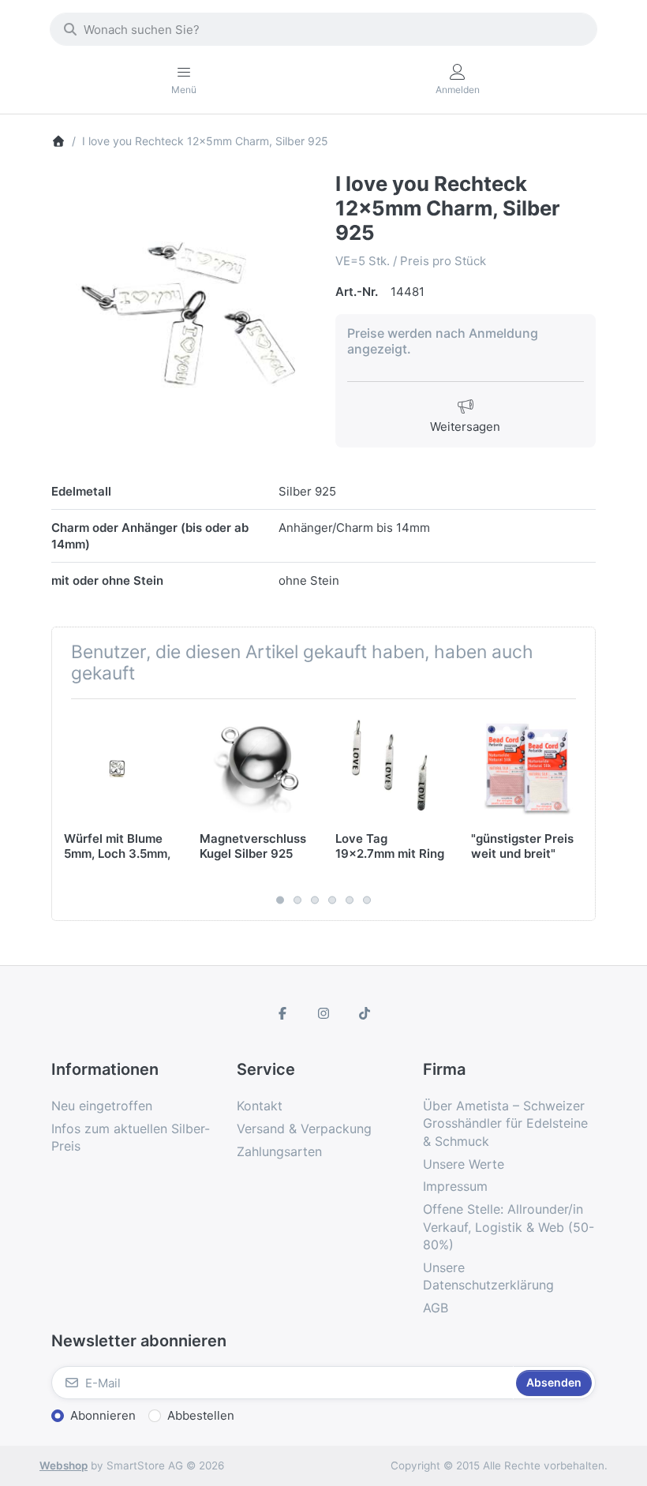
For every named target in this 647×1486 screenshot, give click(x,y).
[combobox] (323, 29)
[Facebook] (283, 1013)
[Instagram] (323, 1013)
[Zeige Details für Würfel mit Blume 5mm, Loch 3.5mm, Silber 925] (119, 766)
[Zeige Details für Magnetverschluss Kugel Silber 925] (255, 766)
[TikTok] (364, 1013)
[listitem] (181, 302)
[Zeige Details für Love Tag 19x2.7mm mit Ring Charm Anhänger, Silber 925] (391, 766)
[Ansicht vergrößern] (181, 302)
